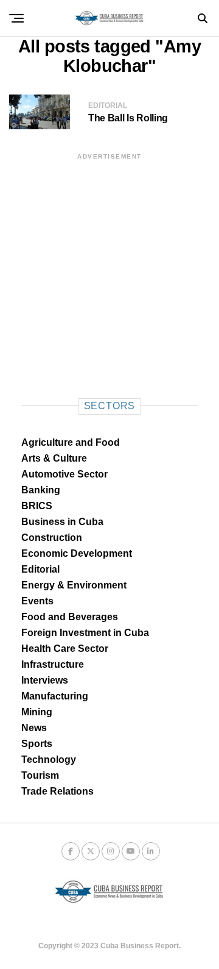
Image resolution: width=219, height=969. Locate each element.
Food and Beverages (69, 617)
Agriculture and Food (70, 442)
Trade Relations (57, 791)
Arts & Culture (54, 458)
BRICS (36, 506)
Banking (40, 490)
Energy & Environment (74, 585)
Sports (36, 743)
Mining (36, 712)
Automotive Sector (64, 474)
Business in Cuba (62, 522)
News (34, 728)
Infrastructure (52, 664)
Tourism (40, 775)
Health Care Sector (64, 648)
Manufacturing (54, 696)
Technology (48, 759)
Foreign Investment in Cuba (85, 633)
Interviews (44, 680)
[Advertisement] (109, 271)
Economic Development (76, 553)
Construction (51, 537)
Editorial (40, 569)
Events (37, 601)
